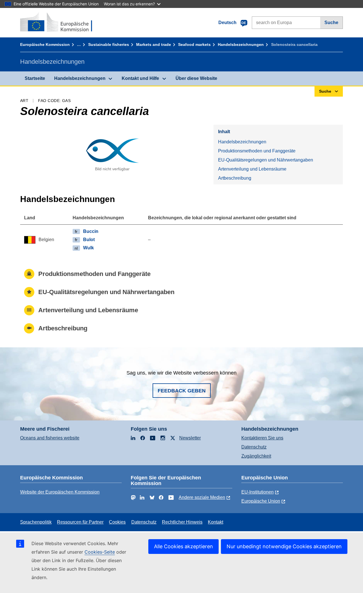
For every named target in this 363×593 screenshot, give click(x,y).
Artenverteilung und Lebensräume (252, 169)
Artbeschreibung (234, 178)
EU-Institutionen (257, 492)
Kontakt (215, 522)
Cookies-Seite (100, 552)
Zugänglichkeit (256, 456)
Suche (331, 22)
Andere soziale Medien (202, 497)
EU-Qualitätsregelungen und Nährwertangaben (265, 160)
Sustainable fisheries (108, 44)
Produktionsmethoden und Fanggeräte (257, 150)
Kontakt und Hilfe (140, 78)
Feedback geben (182, 391)
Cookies (117, 522)
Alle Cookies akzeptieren (183, 546)
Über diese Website (196, 78)
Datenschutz (254, 447)
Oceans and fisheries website (49, 437)
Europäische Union (260, 501)
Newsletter (190, 437)
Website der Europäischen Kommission (60, 492)
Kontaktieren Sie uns (262, 437)
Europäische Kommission (45, 44)
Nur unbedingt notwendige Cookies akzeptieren (284, 546)
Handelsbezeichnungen (241, 44)
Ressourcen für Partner (80, 522)
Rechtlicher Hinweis (182, 522)
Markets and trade (153, 44)
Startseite (35, 78)
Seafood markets (194, 44)
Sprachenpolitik (36, 522)
